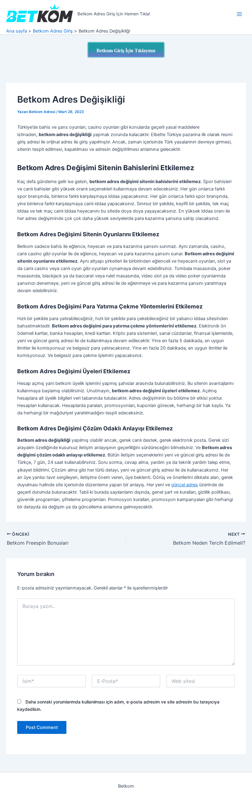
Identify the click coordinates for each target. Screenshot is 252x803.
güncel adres (184, 485)
